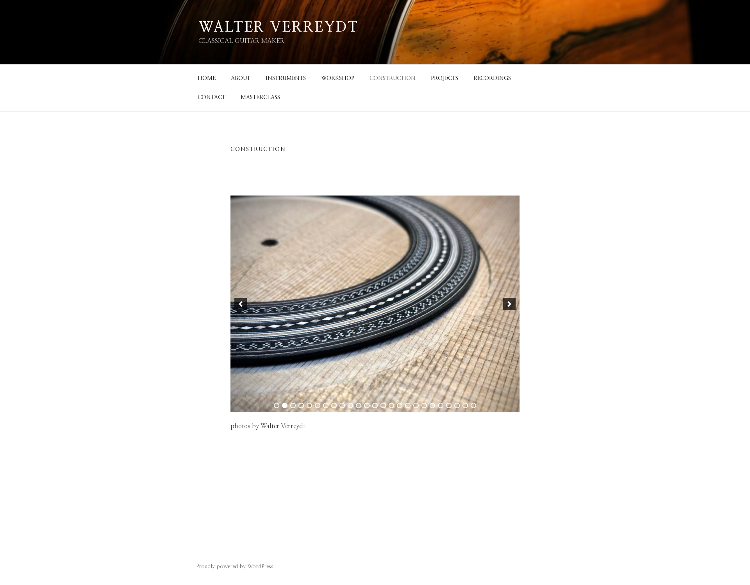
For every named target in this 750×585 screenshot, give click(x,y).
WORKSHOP (337, 78)
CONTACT (211, 97)
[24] (465, 405)
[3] (293, 405)
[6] (317, 405)
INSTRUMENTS (286, 78)
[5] (309, 405)
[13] (375, 405)
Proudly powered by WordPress (234, 566)
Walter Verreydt (278, 27)
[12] (367, 405)
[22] (449, 405)
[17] (408, 405)
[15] (391, 405)
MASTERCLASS (260, 97)
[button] (240, 304)
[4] (301, 405)
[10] (350, 405)
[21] (440, 405)
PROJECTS (444, 78)
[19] (424, 405)
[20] (432, 405)
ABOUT (240, 78)
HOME (207, 78)
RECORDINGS (492, 78)
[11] (358, 405)
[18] (416, 405)
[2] (285, 405)
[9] (342, 405)
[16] (399, 405)
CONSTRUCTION (393, 78)
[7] (326, 405)
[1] (276, 405)
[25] (473, 405)
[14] (383, 405)
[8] (334, 405)
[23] (457, 405)
